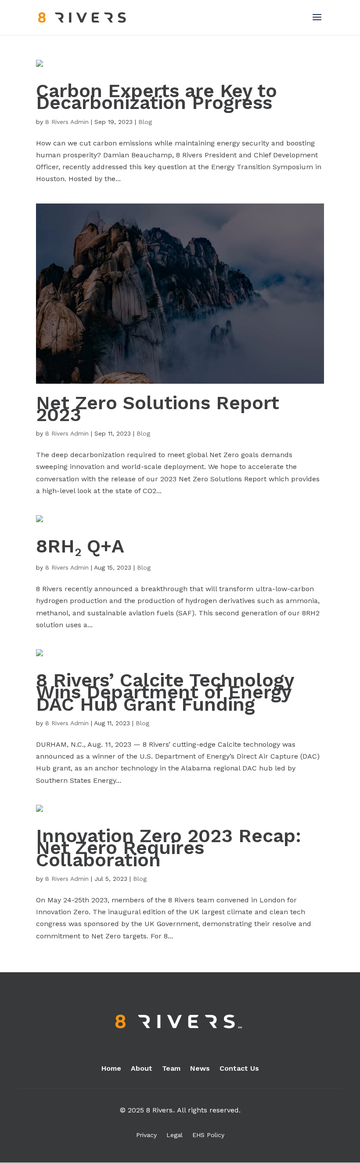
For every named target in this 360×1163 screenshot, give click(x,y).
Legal (174, 1135)
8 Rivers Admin (67, 121)
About (141, 1068)
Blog (145, 121)
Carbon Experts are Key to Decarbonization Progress (156, 96)
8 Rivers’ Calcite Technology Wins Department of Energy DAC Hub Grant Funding (165, 692)
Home (111, 1068)
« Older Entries (61, 966)
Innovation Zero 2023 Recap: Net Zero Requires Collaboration (168, 847)
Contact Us (239, 1068)
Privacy (146, 1135)
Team (171, 1068)
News (200, 1068)
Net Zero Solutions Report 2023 (157, 408)
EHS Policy (208, 1135)
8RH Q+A (80, 546)
